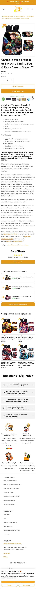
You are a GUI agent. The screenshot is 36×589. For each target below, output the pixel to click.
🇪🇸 (9, 448)
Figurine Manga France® (7, 16)
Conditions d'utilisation (10, 480)
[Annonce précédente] (3, 2)
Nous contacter (7, 526)
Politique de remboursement (11, 530)
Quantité (3, 76)
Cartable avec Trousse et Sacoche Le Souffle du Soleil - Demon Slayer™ (8, 363)
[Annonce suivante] (33, 2)
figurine (8, 241)
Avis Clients (6, 514)
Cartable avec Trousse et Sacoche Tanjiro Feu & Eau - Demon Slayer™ (22, 277)
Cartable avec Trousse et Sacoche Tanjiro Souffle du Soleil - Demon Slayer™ (22, 286)
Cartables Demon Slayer (21, 245)
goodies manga (17, 241)
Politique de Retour (9, 500)
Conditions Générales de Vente (12, 484)
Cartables (11, 245)
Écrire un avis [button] (18, 262)
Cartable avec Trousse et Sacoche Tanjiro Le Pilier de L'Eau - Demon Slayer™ (26, 363)
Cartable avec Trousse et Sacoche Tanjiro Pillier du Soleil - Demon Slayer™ (22, 296)
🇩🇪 (11, 448)
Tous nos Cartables (20, 16)
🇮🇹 (7, 448)
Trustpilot (6, 534)
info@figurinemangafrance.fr (12, 543)
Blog (4, 518)
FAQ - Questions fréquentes (11, 488)
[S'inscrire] (27, 568)
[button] (3, 9)
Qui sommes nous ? (9, 504)
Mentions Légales (8, 492)
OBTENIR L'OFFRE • (18, 304)
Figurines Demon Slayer (10, 234)
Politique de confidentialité (11, 496)
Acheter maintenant (18, 91)
